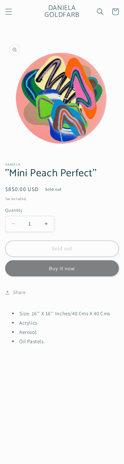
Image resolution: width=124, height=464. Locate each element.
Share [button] (19, 292)
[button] (8, 11)
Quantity (13, 210)
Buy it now (62, 268)
